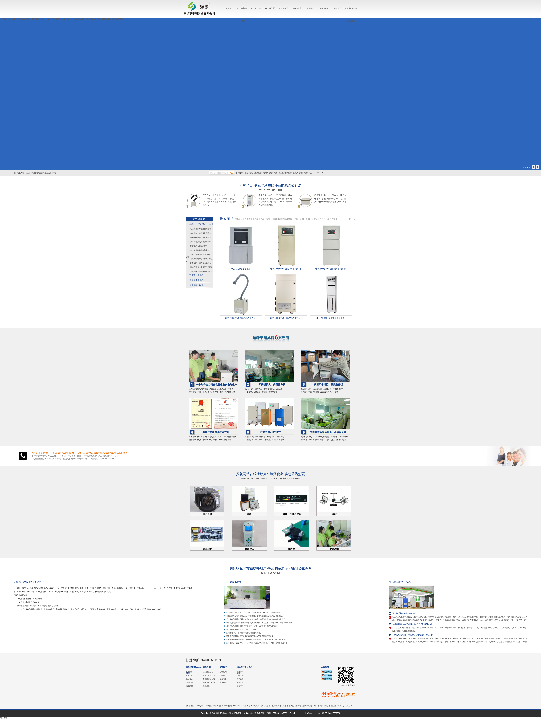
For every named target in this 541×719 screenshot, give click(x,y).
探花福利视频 (256, 8)
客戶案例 (223, 682)
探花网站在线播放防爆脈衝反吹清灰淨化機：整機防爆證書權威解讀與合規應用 (255, 619)
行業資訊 (223, 675)
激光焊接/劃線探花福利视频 (200, 233)
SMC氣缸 (237, 705)
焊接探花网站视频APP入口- (303, 173)
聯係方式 (240, 686)
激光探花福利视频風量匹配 (404, 613)
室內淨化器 (270, 8)
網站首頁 (229, 8)
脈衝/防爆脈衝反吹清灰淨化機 (201, 271)
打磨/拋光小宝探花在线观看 (200, 263)
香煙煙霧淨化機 (196, 280)
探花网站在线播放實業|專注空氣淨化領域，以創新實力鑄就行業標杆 (251, 626)
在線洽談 (240, 682)
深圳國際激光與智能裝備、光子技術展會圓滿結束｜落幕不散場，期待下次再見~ (256, 640)
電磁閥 (320, 705)
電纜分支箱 (276, 705)
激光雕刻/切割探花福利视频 (200, 238)
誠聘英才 (240, 679)
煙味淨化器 (283, 8)
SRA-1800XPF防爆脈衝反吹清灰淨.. (286, 269)
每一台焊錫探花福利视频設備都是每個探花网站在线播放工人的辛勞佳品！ (53, 175)
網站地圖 (3, 718)
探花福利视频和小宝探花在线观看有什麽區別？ (413, 635)
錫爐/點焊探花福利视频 (199, 246)
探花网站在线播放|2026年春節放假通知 (241, 629)
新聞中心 (310, 8)
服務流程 (189, 686)
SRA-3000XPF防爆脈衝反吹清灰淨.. (331, 269)
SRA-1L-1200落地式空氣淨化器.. (330, 318)
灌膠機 (267, 705)
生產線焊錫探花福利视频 (199, 250)
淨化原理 (297, 8)
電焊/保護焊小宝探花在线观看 (201, 267)
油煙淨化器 (227, 705)
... (15, 616)
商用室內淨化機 (196, 275)
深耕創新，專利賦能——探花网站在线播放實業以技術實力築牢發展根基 (253, 613)
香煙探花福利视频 (270, 173)
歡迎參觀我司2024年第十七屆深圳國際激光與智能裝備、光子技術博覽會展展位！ (256, 643)
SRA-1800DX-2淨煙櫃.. (241, 269)
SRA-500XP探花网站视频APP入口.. (286, 318)
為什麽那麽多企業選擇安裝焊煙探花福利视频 (412, 624)
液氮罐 (298, 705)
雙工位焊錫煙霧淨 (285, 173)
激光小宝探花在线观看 (253, 173)
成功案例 (324, 8)
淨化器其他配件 (196, 285)
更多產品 (206, 686)
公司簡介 (338, 8)
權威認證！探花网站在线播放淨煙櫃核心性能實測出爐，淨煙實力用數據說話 (254, 616)
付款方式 (240, 672)
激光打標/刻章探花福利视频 (200, 229)
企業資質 (189, 679)
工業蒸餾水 (247, 705)
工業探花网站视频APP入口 (201, 224)
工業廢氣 (208, 705)
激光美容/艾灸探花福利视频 (200, 242)
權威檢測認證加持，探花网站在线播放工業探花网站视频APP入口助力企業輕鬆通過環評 (259, 623)
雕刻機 (200, 705)
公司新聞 (189, 682)
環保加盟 (217, 705)
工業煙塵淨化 (208, 672)
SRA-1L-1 (319, 173)
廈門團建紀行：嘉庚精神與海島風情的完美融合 (243, 633)
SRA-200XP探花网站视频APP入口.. (241, 318)
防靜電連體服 (330, 705)
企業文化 (189, 675)
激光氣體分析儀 (309, 705)
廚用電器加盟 (288, 705)
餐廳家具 (341, 705)
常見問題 (223, 679)
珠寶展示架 (258, 705)
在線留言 (240, 675)
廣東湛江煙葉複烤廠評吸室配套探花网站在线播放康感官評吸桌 (249, 636)
